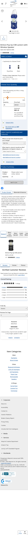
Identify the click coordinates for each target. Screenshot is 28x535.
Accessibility (4, 407)
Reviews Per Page (5, 312)
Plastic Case (14, 374)
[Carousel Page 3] (14, 31)
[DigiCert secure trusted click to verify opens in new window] (7, 481)
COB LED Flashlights (14, 369)
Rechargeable (14, 377)
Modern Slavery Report (8, 418)
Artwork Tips (5, 445)
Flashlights (14, 358)
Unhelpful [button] (17, 337)
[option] (10, 67)
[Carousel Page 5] (17, 31)
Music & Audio (14, 360)
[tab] (6, 192)
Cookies (3, 426)
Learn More (21, 275)
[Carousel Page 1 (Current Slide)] (10, 31)
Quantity (5, 102)
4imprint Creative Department (9, 441)
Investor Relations (6, 415)
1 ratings (12, 53)
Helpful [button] (10, 337)
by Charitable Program (10, 448)
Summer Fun (14, 388)
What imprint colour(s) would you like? (13, 148)
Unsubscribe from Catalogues (9, 429)
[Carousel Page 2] (12, 31)
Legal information (6, 463)
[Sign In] (22, 4)
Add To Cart (14, 182)
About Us (3, 404)
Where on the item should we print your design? (12, 139)
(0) (25, 4)
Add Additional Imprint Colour (11, 155)
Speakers (14, 379)
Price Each (17, 102)
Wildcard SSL (4, 485)
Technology (14, 391)
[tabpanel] (14, 304)
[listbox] (14, 151)
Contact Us (4, 411)
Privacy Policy (5, 422)
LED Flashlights (14, 372)
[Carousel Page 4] (15, 31)
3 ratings (18, 257)
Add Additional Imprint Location (11, 157)
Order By (3, 306)
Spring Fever (14, 386)
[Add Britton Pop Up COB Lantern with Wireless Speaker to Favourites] (2, 11)
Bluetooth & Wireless (14, 367)
